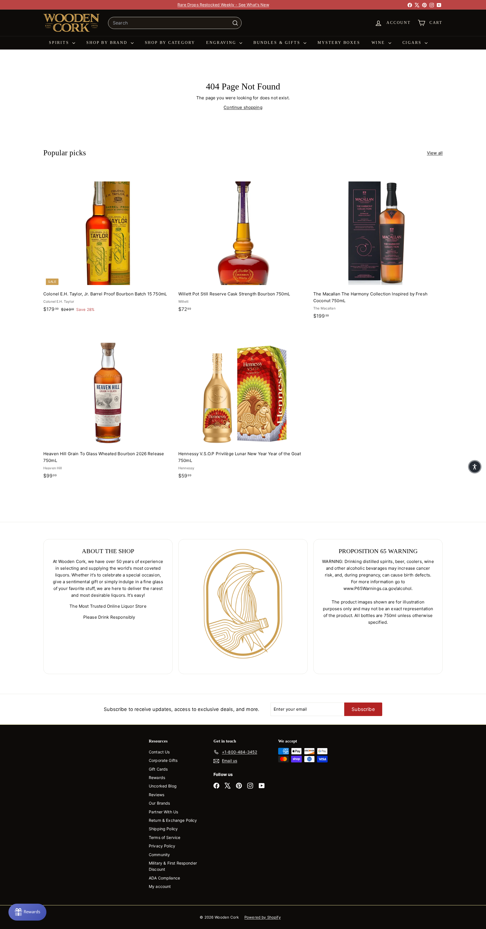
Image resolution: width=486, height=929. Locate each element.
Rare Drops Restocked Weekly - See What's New (223, 4)
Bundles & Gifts (277, 43)
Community (159, 854)
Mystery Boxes (339, 43)
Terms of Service (164, 837)
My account (160, 886)
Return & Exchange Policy (173, 820)
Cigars (413, 43)
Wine (379, 43)
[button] (475, 467)
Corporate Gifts (163, 760)
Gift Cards (158, 769)
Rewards (157, 777)
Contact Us (159, 752)
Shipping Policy (163, 828)
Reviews (156, 794)
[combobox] (175, 23)
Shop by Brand (107, 43)
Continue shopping (243, 107)
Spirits (60, 43)
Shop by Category (170, 43)
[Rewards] (27, 912)
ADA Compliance (164, 878)
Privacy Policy (162, 845)
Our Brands (159, 803)
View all (435, 153)
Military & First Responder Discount (173, 866)
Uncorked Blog (163, 786)
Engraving (222, 43)
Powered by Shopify (262, 917)
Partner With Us (163, 811)
